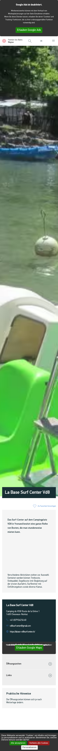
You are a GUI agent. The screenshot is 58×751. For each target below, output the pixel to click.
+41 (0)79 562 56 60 (18, 620)
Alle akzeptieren (18, 743)
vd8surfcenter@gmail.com (20, 626)
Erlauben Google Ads (29, 30)
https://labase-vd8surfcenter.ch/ (22, 632)
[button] (30, 41)
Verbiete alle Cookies (38, 743)
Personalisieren (29, 747)
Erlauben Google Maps (29, 647)
